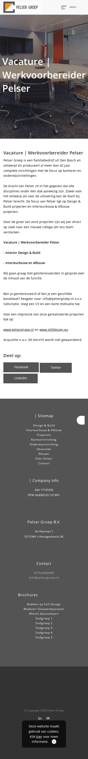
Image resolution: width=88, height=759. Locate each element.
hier (39, 736)
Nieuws (44, 453)
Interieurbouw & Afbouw (44, 430)
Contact (44, 463)
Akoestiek (44, 449)
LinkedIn (20, 378)
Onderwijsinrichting (44, 444)
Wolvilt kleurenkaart (44, 613)
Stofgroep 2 (44, 623)
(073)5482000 (44, 573)
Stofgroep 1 (44, 618)
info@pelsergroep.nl (44, 577)
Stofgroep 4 (44, 632)
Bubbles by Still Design (44, 604)
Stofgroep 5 (44, 637)
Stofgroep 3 (44, 628)
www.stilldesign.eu (53, 329)
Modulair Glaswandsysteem (44, 609)
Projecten (44, 435)
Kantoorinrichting (44, 439)
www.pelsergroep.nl (18, 329)
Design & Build (44, 425)
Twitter (56, 367)
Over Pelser (44, 458)
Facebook (21, 367)
